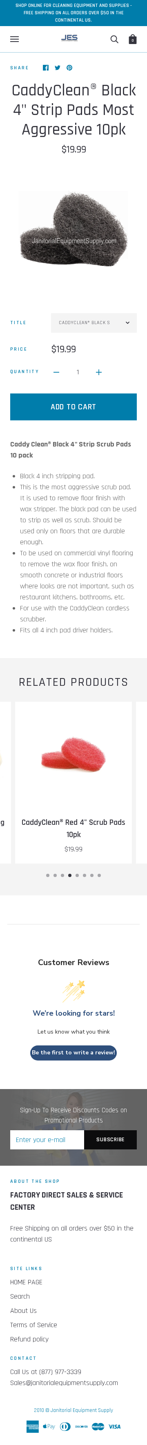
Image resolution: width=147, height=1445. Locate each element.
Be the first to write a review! (73, 1052)
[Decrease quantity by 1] (56, 371)
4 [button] (69, 875)
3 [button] (62, 875)
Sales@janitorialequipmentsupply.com (64, 1383)
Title (18, 323)
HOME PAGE (26, 1282)
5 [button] (77, 875)
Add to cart (73, 407)
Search (20, 1296)
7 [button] (92, 875)
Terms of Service (33, 1325)
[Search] (114, 39)
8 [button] (99, 875)
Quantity (24, 372)
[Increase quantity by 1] (99, 371)
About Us (23, 1310)
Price (18, 349)
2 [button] (55, 875)
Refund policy (29, 1339)
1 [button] (47, 875)
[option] (73, 228)
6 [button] (84, 875)
